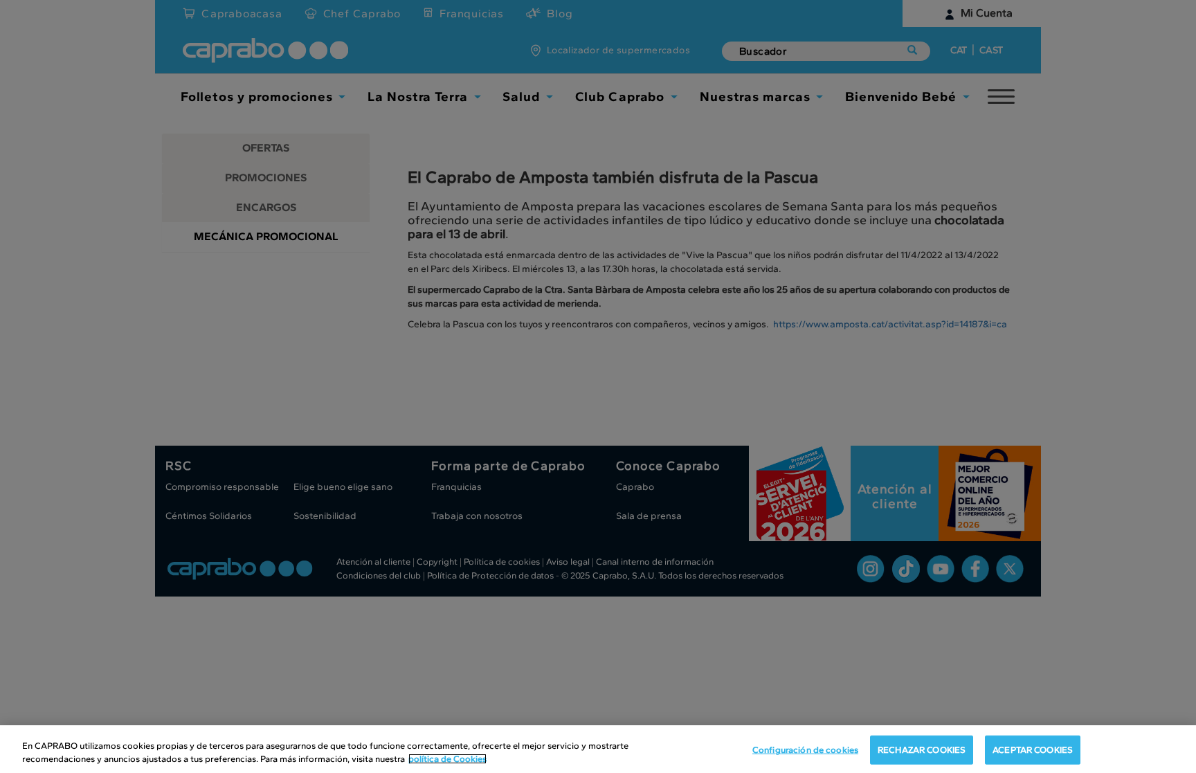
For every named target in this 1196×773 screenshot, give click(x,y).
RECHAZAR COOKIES (922, 750)
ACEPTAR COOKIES (1033, 750)
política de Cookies (447, 759)
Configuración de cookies (805, 750)
